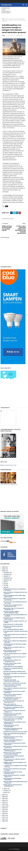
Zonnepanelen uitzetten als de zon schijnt (15, 731)
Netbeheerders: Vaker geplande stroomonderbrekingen (12, 753)
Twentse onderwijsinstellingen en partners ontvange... (12, 740)
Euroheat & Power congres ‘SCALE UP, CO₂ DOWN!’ (15, 621)
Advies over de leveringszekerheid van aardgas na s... (14, 711)
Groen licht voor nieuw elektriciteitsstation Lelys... (11, 680)
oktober (6, 576)
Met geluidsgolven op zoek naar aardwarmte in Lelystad (12, 698)
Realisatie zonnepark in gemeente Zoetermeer (13, 626)
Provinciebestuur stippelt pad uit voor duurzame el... (14, 677)
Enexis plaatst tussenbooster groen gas (14, 683)
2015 (3, 809)
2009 (3, 821)
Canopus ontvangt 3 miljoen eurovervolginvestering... (11, 612)
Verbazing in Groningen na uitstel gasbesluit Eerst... (12, 772)
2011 (3, 817)
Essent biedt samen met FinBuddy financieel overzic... (12, 719)
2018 (3, 804)
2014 (3, 811)
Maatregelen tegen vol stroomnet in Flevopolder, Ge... (13, 608)
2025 (3, 569)
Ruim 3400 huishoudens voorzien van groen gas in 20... (13, 701)
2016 (3, 808)
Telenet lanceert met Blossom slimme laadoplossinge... (14, 759)
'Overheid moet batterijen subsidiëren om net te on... (15, 638)
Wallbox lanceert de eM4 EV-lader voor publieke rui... (14, 647)
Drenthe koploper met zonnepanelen (13, 717)
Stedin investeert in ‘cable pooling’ (13, 624)
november (7, 574)
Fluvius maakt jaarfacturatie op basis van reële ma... (15, 635)
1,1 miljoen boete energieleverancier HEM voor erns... (15, 766)
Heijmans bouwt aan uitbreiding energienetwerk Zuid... (12, 714)
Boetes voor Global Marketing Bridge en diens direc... (14, 734)
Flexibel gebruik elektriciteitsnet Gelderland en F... (12, 785)
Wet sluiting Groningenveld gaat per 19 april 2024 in (14, 657)
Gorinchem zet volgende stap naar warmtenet (13, 669)
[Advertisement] (12, 394)
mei (5, 585)
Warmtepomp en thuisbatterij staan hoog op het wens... (15, 747)
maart (5, 788)
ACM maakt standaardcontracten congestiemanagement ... (12, 729)
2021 (3, 798)
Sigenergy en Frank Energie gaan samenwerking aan (12, 750)
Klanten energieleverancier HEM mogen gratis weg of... (14, 596)
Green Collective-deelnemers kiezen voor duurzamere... (14, 688)
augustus (6, 580)
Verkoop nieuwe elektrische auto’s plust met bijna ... (14, 769)
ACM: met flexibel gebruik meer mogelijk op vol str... (14, 654)
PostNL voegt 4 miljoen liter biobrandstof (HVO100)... (15, 641)
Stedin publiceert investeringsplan (13, 666)
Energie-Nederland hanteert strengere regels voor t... (14, 775)
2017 (3, 806)
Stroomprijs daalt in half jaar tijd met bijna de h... (15, 631)
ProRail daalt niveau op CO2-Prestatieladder (11, 725)
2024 (3, 570)
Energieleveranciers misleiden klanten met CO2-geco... (14, 618)
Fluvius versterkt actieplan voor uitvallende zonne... (12, 660)
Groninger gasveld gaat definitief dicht (14, 671)
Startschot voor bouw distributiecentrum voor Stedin (15, 602)
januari (6, 792)
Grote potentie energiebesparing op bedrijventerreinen (13, 708)
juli (5, 582)
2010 (3, 819)
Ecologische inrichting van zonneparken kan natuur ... (14, 589)
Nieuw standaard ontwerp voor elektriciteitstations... (12, 651)
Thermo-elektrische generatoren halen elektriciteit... (14, 743)
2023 (3, 794)
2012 (3, 815)
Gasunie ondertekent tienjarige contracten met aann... (12, 685)
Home (3, 18)
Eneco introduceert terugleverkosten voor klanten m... (15, 592)
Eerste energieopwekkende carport (13, 629)
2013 (3, 813)
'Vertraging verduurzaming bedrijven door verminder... (15, 615)
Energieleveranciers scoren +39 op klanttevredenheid (13, 737)
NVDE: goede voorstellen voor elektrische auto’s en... (15, 674)
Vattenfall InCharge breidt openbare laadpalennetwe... (13, 756)
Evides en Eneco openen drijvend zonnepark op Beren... (12, 695)
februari (6, 790)
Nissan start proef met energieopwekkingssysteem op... (13, 704)
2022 (3, 796)
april (5, 587)
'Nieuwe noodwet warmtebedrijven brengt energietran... (15, 782)
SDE (6, 18)
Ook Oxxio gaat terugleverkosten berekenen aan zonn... (12, 605)
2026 (3, 567)
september (7, 578)
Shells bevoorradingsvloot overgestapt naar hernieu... (14, 599)
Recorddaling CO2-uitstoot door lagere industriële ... (14, 692)
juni (5, 583)
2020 (3, 800)
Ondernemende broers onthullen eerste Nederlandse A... (14, 722)
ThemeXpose (17, 849)
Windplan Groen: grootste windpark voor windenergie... (14, 763)
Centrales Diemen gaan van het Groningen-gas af (12, 663)
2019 (3, 802)
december (7, 572)
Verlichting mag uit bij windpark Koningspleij (12, 779)
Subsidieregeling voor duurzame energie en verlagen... (14, 644)
